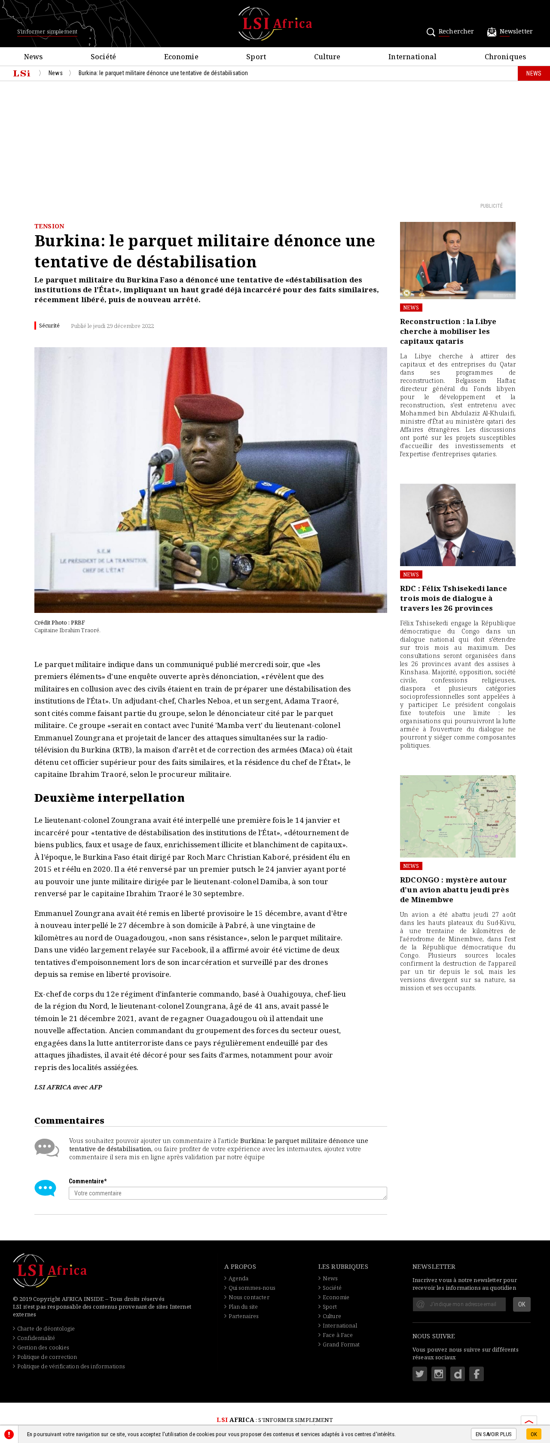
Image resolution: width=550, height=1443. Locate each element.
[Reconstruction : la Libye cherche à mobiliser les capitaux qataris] (458, 260)
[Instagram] (438, 1374)
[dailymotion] (457, 1374)
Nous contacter (249, 1297)
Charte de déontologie (46, 1328)
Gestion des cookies (43, 1347)
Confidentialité (36, 1338)
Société (332, 1287)
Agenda (239, 1278)
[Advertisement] (275, 141)
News (411, 307)
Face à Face (338, 1335)
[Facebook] (476, 1374)
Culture (332, 1316)
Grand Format (341, 1344)
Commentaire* (88, 1181)
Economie (336, 1297)
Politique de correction (47, 1357)
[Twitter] (419, 1374)
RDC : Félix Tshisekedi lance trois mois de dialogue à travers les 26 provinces (453, 598)
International (340, 1325)
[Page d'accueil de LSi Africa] (22, 73)
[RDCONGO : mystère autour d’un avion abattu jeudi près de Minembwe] (458, 816)
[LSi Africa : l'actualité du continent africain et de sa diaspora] (275, 23)
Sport (330, 1306)
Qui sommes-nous (252, 1287)
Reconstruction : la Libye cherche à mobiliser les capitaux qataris (448, 331)
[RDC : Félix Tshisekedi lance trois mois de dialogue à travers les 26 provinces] (458, 525)
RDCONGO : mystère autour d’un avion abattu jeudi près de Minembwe (454, 889)
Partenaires (244, 1316)
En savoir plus (494, 1434)
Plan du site (243, 1306)
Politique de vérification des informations (71, 1366)
